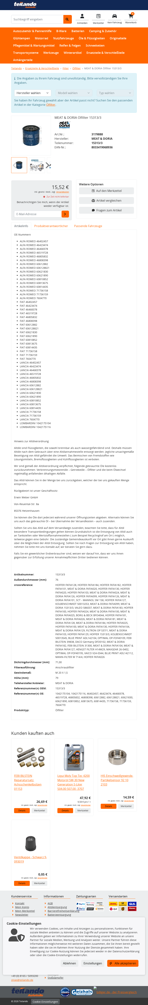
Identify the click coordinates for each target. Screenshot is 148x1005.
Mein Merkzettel (25, 911)
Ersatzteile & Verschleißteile (105, 53)
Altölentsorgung (57, 907)
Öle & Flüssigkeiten (92, 38)
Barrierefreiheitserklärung (63, 911)
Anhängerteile (22, 60)
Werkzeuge (51, 53)
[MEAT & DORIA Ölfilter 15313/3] (31, 135)
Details (21, 810)
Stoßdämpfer (56, 977)
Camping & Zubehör (103, 31)
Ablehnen (69, 963)
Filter (66, 68)
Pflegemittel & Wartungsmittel (34, 45)
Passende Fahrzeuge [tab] (88, 226)
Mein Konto (22, 907)
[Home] (25, 5)
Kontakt (19, 903)
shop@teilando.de (22, 980)
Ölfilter (76, 68)
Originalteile (118, 38)
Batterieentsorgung (59, 914)
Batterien (77, 31)
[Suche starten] (67, 19)
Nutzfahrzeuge (63, 38)
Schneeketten (95, 45)
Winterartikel (73, 53)
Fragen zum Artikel (109, 210)
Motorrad (41, 38)
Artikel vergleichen (108, 201)
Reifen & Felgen (70, 45)
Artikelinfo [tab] (21, 226)
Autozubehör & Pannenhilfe (32, 31)
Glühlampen (21, 38)
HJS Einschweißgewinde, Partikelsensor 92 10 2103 (117, 780)
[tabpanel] (74, 475)
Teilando (16, 68)
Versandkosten (62, 192)
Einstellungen (93, 963)
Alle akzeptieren (125, 963)
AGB (50, 903)
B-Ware (61, 31)
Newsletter (21, 914)
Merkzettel (39, 810)
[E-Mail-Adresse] (65, 214)
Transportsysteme (25, 53)
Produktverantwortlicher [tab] (51, 226)
